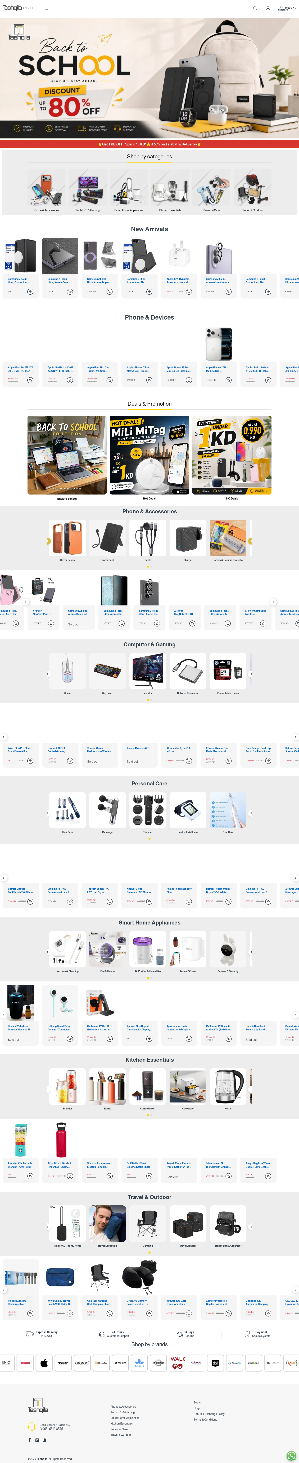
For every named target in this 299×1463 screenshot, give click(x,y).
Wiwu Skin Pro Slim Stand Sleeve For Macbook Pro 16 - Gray (218, 750)
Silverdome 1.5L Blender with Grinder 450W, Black (217, 1165)
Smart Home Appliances (149, 922)
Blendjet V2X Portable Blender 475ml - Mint (20, 1165)
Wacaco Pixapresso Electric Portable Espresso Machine (98, 1165)
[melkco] (15, 1362)
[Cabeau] (91, 1362)
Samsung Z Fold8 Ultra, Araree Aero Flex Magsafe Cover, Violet (113, 612)
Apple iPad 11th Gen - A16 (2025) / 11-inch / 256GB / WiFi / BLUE (257, 369)
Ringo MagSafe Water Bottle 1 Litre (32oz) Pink (258, 1165)
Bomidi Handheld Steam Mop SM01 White (136, 1028)
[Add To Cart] (30, 292)
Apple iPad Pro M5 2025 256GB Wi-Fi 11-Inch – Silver (20, 369)
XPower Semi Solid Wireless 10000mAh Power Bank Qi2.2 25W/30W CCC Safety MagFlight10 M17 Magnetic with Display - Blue (149, 612)
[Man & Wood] (224, 1362)
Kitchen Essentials (149, 1060)
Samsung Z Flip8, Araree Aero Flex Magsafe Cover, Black (99, 281)
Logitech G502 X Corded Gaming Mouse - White (255, 750)
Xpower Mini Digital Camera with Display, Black (60, 1028)
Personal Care (149, 783)
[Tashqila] (12, 8)
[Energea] (148, 1362)
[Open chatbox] (291, 1456)
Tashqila (41, 1458)
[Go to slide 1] (148, 567)
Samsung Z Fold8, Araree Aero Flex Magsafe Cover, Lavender (216, 281)
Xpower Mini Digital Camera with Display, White (20, 1028)
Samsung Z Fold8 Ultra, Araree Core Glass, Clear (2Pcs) (19, 281)
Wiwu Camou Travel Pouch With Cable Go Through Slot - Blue (257, 1302)
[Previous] (47, 541)
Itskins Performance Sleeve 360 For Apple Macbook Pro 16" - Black (178, 750)
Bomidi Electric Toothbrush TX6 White (218, 890)
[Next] (25, 602)
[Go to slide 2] (151, 566)
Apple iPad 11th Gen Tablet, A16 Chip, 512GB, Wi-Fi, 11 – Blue (60, 369)
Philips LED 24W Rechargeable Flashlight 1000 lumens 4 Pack (215, 1302)
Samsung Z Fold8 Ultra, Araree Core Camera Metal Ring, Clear (257, 281)
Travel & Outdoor (149, 1197)
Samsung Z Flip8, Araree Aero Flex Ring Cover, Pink (183, 612)
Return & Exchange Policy (209, 1413)
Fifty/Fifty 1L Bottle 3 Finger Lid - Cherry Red (59, 1165)
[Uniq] (281, 1362)
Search (198, 1402)
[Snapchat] (45, 1440)
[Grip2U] (167, 1362)
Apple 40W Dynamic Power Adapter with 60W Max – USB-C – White (138, 281)
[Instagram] (37, 1440)
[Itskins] (53, 1362)
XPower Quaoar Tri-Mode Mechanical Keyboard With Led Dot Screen (98, 750)
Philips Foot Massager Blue (60, 890)
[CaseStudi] (110, 1362)
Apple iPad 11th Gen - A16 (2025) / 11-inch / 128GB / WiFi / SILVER (218, 369)
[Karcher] (243, 1362)
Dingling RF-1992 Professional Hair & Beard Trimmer (138, 890)
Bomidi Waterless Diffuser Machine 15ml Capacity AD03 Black (218, 1028)
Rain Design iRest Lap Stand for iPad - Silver (139, 750)
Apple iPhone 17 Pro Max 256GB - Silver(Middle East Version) (177, 369)
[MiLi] (34, 1362)
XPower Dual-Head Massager (177, 890)
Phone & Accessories (123, 1406)
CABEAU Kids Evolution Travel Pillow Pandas (175, 1302)
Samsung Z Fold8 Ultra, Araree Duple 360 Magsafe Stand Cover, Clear (58, 281)
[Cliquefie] (129, 1362)
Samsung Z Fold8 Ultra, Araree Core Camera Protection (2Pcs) (43, 612)
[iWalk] (72, 1362)
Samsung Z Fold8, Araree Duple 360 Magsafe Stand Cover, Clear (255, 612)
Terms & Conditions (205, 1419)
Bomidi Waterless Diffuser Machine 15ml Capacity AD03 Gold (178, 1028)
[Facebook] (30, 1440)
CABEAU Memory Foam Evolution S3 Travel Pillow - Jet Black (18, 1302)
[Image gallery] (46, 187)
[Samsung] (262, 1362)
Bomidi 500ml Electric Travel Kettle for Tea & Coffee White (179, 1165)
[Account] (268, 8)
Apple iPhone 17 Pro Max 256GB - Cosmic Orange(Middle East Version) (138, 369)
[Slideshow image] (149, 78)
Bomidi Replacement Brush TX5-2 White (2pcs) (99, 890)
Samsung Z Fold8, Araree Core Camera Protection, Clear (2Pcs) (177, 281)
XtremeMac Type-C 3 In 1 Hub (59, 750)
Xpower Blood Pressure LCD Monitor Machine (20, 890)
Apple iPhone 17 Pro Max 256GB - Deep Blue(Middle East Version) (98, 369)
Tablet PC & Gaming (123, 1412)
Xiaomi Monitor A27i (19, 748)
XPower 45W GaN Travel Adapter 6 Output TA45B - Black (60, 1302)
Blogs (197, 1408)
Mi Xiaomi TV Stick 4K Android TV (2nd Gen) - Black (99, 1028)
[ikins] (186, 1362)
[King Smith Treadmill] (205, 1362)
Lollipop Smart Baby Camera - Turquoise (257, 1028)
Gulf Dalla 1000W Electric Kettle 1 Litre (138, 1165)
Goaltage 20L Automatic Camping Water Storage (138, 1302)
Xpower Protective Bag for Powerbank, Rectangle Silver (98, 1302)
